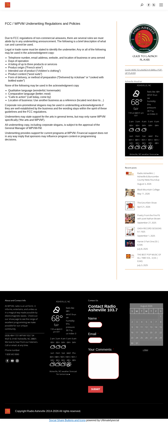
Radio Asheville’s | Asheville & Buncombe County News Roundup (148, 176)
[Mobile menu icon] (161, 5)
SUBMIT (95, 389)
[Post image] (130, 174)
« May (145, 349)
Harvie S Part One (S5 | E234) (148, 243)
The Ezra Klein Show (147, 202)
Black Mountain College (148, 189)
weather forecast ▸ (144, 154)
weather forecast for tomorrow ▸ (63, 373)
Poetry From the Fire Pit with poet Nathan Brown (148, 217)
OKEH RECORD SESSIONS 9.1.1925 (149, 230)
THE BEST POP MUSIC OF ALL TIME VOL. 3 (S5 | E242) (149, 258)
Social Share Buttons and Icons (67, 420)
